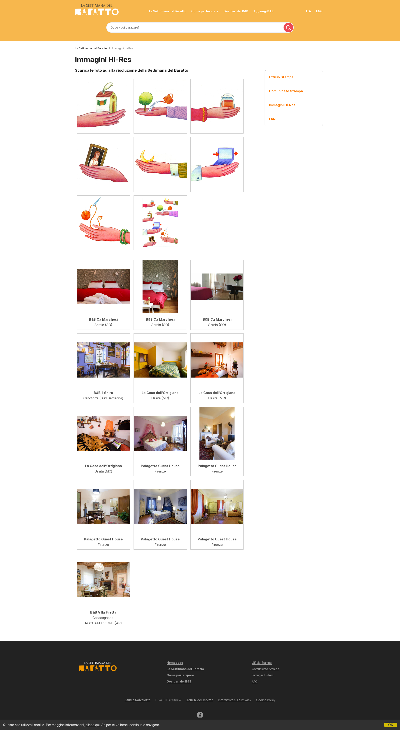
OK (390, 725)
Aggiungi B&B (263, 11)
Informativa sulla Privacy (234, 700)
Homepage (175, 662)
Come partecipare (205, 11)
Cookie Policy (265, 700)
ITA (308, 11)
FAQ (255, 681)
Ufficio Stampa (262, 662)
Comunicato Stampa (265, 669)
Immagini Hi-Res (263, 675)
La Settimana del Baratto (167, 11)
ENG (319, 11)
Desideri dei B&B (236, 11)
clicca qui (93, 725)
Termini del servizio (199, 700)
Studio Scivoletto (137, 700)
